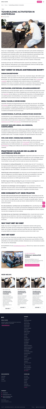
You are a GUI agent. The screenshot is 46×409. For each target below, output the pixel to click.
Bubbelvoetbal (27, 325)
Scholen (2, 379)
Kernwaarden (26, 377)
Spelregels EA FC (27, 385)
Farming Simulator (27, 328)
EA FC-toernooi (17, 121)
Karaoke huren (27, 339)
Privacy (33, 407)
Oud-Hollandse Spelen (28, 351)
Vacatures (26, 379)
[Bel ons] (43, 203)
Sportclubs (3, 376)
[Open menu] (43, 2)
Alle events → (26, 370)
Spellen (25, 318)
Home (2, 5)
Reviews (25, 381)
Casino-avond (26, 326)
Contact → (26, 387)
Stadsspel (26, 361)
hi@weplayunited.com (7, 394)
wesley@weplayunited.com (19, 245)
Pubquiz (25, 356)
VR (24, 364)
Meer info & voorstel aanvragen (32, 265)
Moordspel (26, 343)
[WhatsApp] (43, 206)
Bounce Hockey (27, 323)
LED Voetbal (26, 342)
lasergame (5, 105)
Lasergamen (26, 340)
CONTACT (39, 1)
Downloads (26, 384)
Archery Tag (26, 321)
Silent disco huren (27, 362)
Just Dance (26, 337)
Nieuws (6, 5)
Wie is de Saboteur (27, 367)
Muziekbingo (26, 350)
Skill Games (26, 329)
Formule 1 (26, 334)
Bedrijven (3, 377)
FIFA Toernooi (26, 332)
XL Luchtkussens (27, 369)
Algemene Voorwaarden (40, 407)
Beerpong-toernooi (27, 320)
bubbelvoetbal (4, 145)
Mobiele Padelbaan (27, 348)
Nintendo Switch (27, 353)
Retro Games (26, 359)
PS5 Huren (26, 354)
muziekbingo (25, 144)
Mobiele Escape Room (28, 347)
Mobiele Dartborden (28, 345)
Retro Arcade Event (27, 358)
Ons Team (26, 376)
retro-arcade (26, 142)
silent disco (6, 94)
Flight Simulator (27, 331)
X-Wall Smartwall (27, 365)
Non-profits (3, 381)
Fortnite (25, 336)
